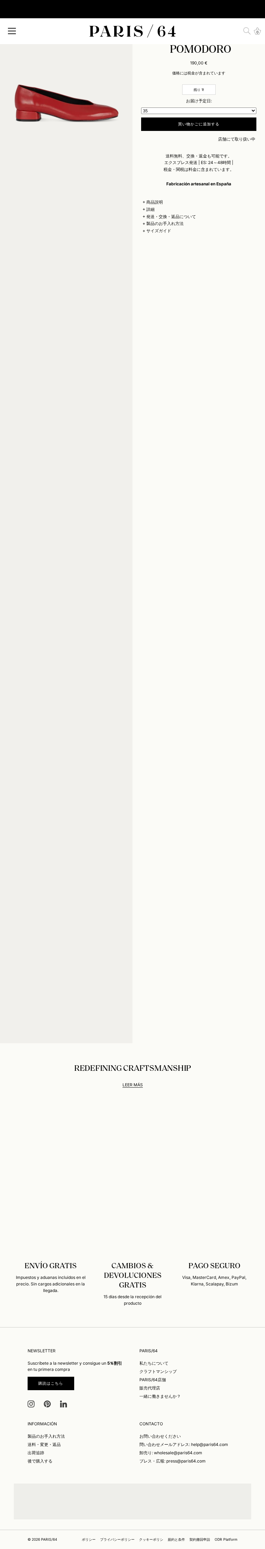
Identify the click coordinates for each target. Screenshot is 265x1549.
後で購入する (40, 1461)
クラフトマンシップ (158, 1371)
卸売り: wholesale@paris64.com (170, 1452)
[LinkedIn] (63, 1403)
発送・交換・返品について (171, 216)
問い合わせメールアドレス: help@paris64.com (183, 1444)
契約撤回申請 (199, 1539)
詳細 (150, 209)
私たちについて (153, 1363)
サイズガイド (158, 230)
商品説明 (154, 202)
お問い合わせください (160, 1436)
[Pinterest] (47, 1403)
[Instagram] (31, 1403)
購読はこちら (50, 1383)
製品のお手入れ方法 (165, 223)
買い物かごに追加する (199, 124)
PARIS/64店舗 (152, 1379)
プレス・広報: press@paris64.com (172, 1461)
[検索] (247, 31)
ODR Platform (226, 1539)
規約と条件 (176, 1539)
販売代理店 (149, 1388)
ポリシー (89, 1539)
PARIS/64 (49, 1539)
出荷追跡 (36, 1452)
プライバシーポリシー (117, 1539)
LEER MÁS (132, 1084)
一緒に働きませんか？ (160, 1396)
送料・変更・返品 (44, 1444)
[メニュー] (12, 31)
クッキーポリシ (151, 1539)
